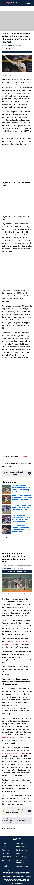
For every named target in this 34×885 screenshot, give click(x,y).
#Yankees (18, 657)
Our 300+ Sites (21, 846)
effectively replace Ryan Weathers (14, 738)
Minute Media (10, 871)
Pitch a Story (6, 853)
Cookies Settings (22, 866)
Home (3, 538)
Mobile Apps (5, 850)
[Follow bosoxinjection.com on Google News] (29, 473)
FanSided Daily (21, 850)
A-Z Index (4, 866)
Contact (4, 846)
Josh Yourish (8, 45)
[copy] (13, 48)
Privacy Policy (21, 853)
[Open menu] (3, 3)
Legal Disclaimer (7, 860)
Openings (19, 843)
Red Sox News (11, 538)
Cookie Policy (21, 857)
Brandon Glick (8, 568)
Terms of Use (6, 857)
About (3, 843)
